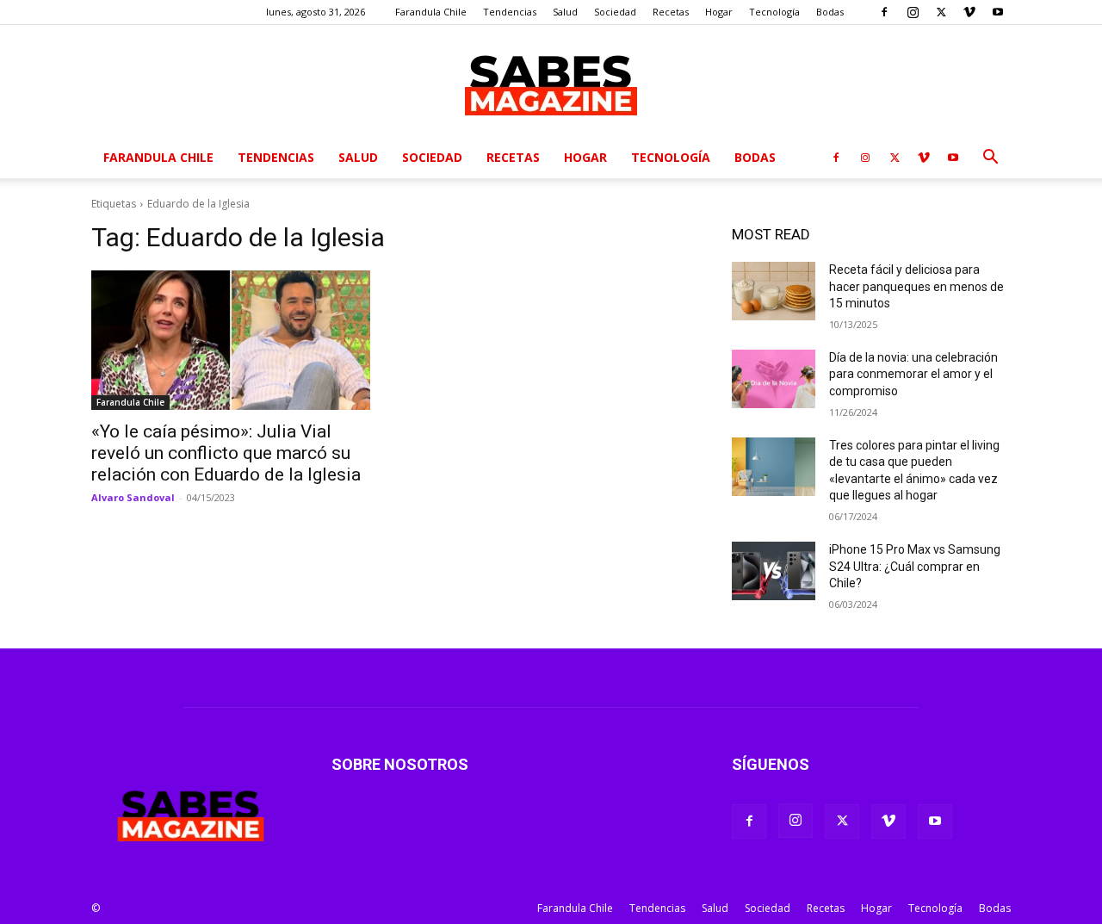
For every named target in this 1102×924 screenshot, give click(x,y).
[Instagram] (913, 12)
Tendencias (509, 11)
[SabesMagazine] (551, 82)
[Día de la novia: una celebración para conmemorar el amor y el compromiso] (773, 379)
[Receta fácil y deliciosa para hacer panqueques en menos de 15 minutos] (773, 291)
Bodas (830, 11)
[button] (990, 159)
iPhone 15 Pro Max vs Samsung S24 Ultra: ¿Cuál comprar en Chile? (914, 566)
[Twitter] (941, 12)
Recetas (671, 11)
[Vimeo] (969, 12)
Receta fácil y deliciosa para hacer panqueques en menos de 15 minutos (916, 286)
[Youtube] (998, 12)
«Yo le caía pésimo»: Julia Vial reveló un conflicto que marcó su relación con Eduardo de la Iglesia (226, 453)
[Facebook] (884, 12)
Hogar (719, 11)
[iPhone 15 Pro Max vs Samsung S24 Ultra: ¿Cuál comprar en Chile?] (773, 571)
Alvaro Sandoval (133, 497)
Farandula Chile (431, 11)
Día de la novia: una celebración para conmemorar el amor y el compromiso (913, 374)
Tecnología (774, 11)
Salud (565, 11)
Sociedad (615, 11)
